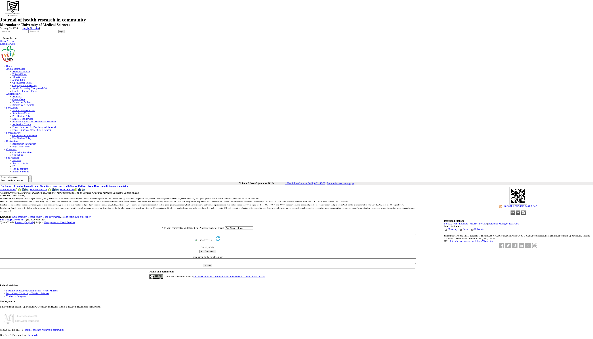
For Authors (12, 107)
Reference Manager (497, 223)
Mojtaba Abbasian (38, 189)
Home (9, 66)
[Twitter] (508, 245)
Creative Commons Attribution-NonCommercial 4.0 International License (229, 276)
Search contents (20, 163)
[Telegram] (514, 245)
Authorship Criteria (21, 124)
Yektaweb (33, 335)
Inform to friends (20, 171)
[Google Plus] (528, 245)
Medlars (473, 223)
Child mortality (19, 217)
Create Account (7, 41)
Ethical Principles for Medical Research (31, 130)
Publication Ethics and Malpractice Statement (34, 121)
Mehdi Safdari (67, 189)
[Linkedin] (521, 245)
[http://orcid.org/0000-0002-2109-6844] (19, 190)
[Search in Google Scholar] (23, 190)
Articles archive (13, 93)
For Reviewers (13, 132)
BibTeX (448, 223)
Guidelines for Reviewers (24, 135)
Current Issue (18, 99)
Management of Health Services (59, 222)
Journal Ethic (18, 80)
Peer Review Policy (22, 116)
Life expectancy (83, 217)
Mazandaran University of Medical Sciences (27, 293)
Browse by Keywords (23, 105)
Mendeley (453, 229)
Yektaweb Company (16, 296)
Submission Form (20, 113)
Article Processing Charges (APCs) (29, 88)
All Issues (17, 96)
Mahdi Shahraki (8, 189)
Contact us (11, 149)
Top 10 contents (20, 168)
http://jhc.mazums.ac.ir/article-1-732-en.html (471, 241)
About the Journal (21, 71)
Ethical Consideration (22, 118)
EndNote (463, 223)
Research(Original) (24, 222)
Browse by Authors (21, 102)
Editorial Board (19, 74)
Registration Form (21, 146)
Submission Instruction (23, 110)
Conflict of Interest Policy (24, 91)
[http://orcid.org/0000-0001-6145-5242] (75, 190)
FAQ (14, 166)
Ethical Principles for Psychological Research (34, 127)
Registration (12, 141)
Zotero (466, 229)
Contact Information (22, 152)
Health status (67, 217)
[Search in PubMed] (26, 190)
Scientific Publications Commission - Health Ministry (32, 290)
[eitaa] (534, 245)
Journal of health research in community (44, 330)
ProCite (483, 223)
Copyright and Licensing (24, 85)
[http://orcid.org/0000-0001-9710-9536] (49, 190)
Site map (16, 160)
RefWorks (514, 223)
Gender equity (35, 217)
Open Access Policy (22, 82)
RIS (455, 223)
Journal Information (15, 68)
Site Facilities (12, 157)
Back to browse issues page (340, 183)
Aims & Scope (19, 77)
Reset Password (7, 43)
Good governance (51, 217)
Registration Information (24, 143)
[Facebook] (501, 245)
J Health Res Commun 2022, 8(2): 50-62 (305, 183)
